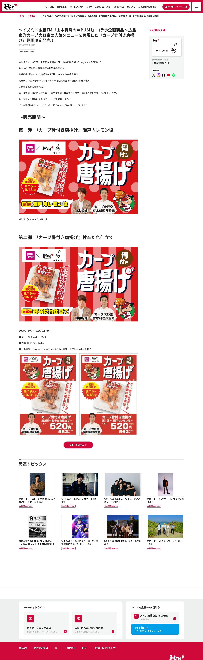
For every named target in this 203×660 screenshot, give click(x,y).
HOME (21, 15)
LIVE (85, 648)
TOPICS (31, 15)
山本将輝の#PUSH (27, 51)
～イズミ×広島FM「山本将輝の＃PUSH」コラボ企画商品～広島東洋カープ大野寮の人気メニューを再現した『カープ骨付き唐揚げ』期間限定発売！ (99, 15)
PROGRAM (41, 648)
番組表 (23, 648)
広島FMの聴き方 (105, 648)
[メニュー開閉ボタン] (196, 6)
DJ (56, 648)
